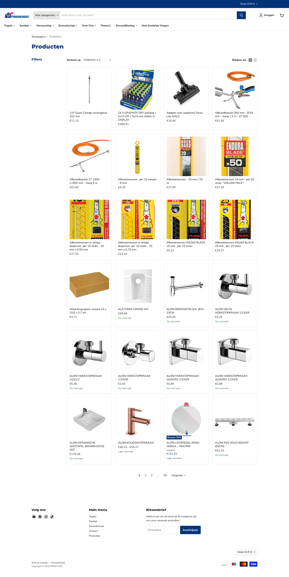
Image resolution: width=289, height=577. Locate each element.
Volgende (177, 475)
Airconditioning (125, 25)
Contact (93, 531)
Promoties (94, 535)
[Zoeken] (241, 15)
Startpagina (38, 36)
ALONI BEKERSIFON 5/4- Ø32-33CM (186, 311)
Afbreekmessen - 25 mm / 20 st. (185, 181)
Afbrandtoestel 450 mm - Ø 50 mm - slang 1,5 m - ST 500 (234, 114)
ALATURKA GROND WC (133, 309)
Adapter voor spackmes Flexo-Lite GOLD (185, 114)
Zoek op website (40, 562)
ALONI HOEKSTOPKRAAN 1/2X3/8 (134, 377)
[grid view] (250, 60)
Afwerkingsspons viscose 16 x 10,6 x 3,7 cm (88, 311)
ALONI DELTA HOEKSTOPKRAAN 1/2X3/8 (232, 311)
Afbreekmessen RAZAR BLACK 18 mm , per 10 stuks (186, 244)
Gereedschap (67, 25)
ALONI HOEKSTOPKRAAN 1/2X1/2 (86, 377)
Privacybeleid (58, 562)
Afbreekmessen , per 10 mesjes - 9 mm (137, 181)
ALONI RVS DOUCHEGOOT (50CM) (232, 444)
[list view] (255, 60)
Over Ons (88, 25)
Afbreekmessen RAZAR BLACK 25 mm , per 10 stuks (234, 244)
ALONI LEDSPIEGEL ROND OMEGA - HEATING (183, 444)
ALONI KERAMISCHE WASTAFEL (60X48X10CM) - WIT (88, 446)
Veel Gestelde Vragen (155, 25)
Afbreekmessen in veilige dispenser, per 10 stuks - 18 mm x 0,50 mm (87, 246)
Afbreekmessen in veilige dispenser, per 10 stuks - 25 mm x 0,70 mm (135, 246)
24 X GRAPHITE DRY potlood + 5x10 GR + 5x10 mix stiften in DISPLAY (137, 116)
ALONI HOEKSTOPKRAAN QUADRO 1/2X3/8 (183, 377)
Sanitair (25, 25)
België (247, 3)
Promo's (106, 25)
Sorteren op (74, 60)
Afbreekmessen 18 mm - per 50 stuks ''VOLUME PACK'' (234, 181)
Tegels (8, 25)
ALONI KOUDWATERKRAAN (136, 443)
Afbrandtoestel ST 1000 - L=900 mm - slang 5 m (85, 181)
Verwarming (44, 25)
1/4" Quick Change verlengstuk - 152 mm (89, 114)
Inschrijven (190, 530)
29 (165, 475)
